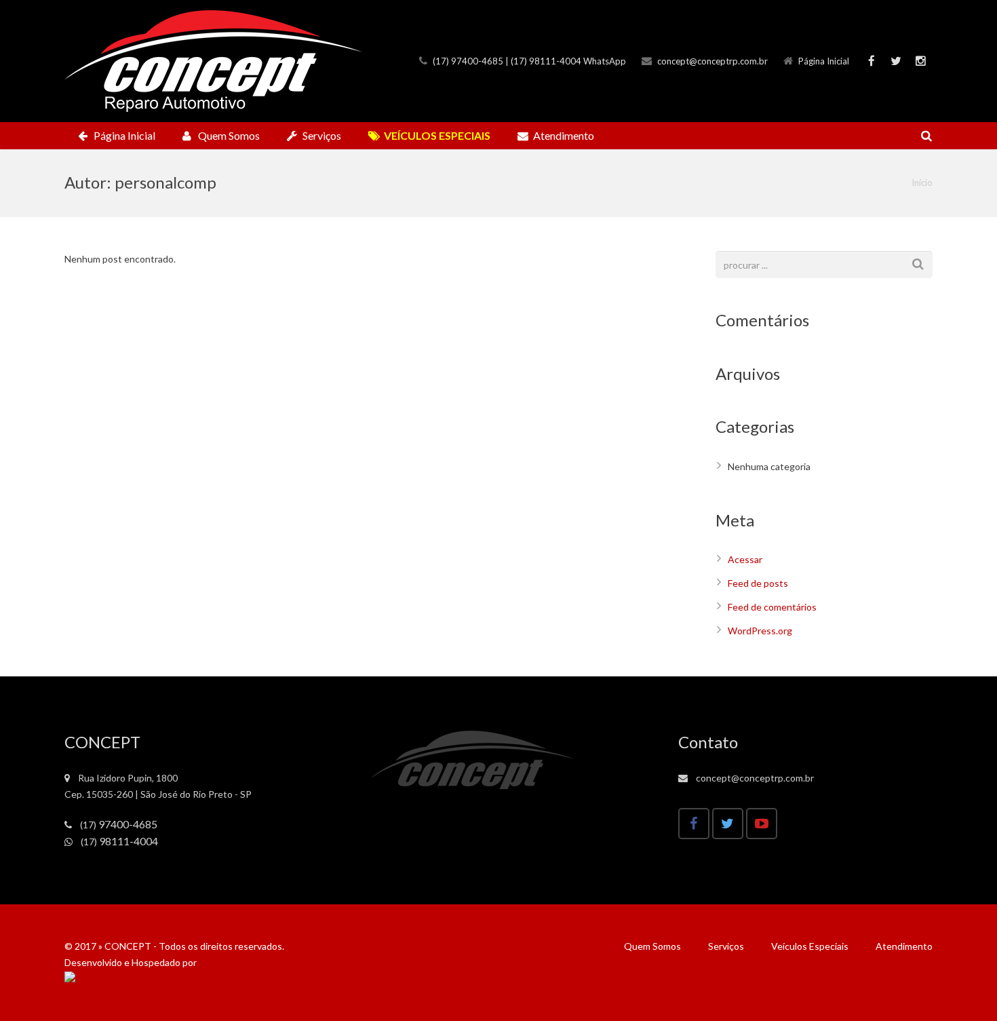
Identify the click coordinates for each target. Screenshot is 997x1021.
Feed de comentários (772, 607)
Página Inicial (823, 61)
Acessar (745, 559)
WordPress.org (760, 630)
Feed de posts (758, 583)
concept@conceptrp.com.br (712, 61)
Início (922, 182)
